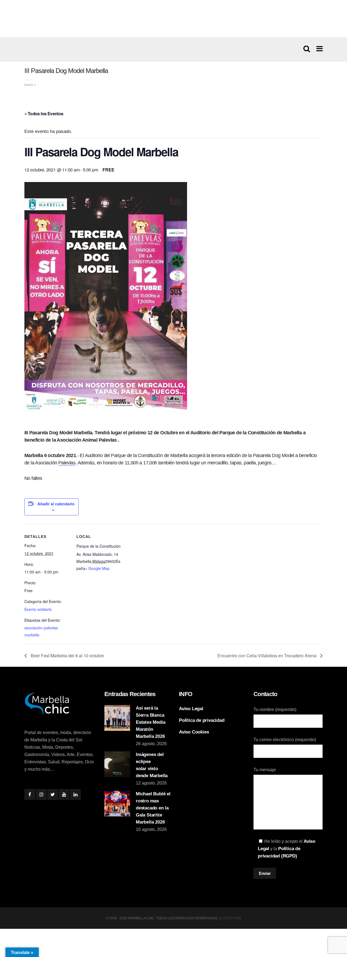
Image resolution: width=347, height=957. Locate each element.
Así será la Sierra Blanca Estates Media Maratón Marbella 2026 (150, 722)
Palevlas (66, 462)
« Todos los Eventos (43, 113)
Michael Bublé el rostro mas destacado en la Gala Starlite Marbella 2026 (153, 808)
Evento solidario (38, 609)
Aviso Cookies (194, 732)
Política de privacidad (201, 720)
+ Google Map (97, 568)
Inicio (28, 85)
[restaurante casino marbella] (173, 18)
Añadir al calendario (56, 503)
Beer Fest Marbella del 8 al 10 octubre (67, 655)
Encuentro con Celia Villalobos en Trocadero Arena (267, 655)
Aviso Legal (191, 708)
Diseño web (231, 918)
